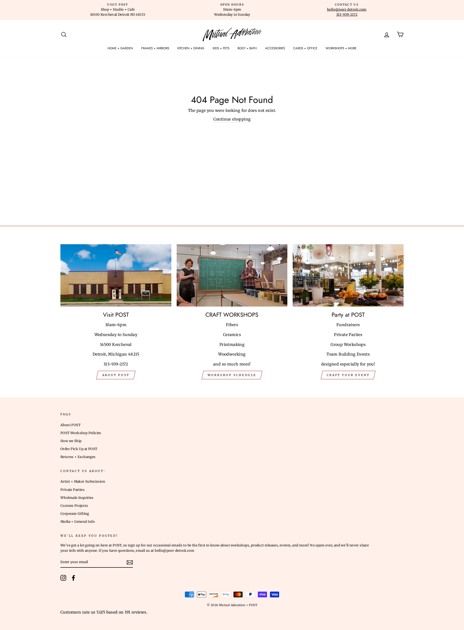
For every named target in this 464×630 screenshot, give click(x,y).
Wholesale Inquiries (77, 498)
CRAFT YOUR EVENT (348, 375)
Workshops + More (341, 48)
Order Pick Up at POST (78, 449)
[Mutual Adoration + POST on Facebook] (73, 578)
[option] (117, 9)
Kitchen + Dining (190, 48)
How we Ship (70, 441)
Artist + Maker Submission (82, 482)
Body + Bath (247, 48)
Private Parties (72, 490)
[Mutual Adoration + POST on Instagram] (63, 578)
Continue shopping (232, 119)
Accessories (275, 48)
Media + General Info (77, 522)
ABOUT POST (116, 375)
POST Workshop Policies (80, 433)
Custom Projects (74, 506)
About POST (70, 425)
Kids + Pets (221, 48)
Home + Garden (120, 48)
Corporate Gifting (74, 514)
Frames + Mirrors (155, 48)
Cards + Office (305, 48)
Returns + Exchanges (78, 457)
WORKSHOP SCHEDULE (232, 375)
